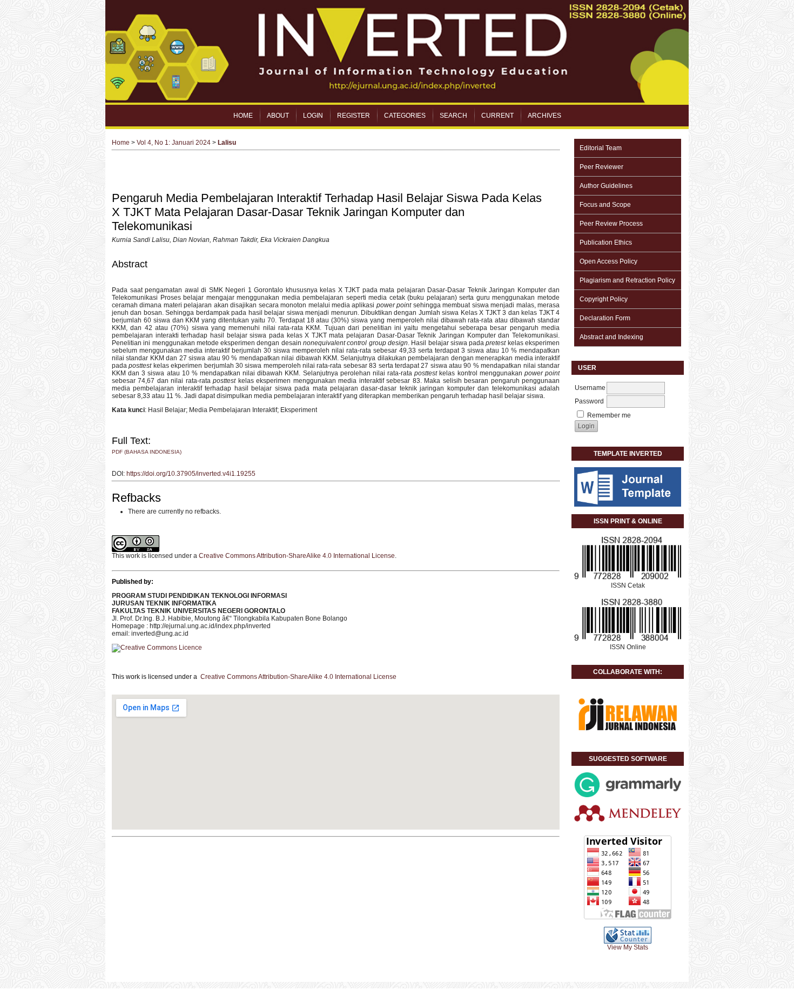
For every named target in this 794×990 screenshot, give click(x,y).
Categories (405, 115)
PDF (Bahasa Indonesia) (146, 452)
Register (353, 115)
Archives (544, 115)
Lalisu (227, 142)
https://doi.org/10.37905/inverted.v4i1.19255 (190, 473)
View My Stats (627, 947)
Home (243, 115)
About (278, 115)
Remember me (609, 415)
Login (313, 115)
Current (497, 115)
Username (590, 388)
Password (589, 401)
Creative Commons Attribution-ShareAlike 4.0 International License (297, 556)
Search (453, 115)
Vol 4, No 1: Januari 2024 (174, 142)
